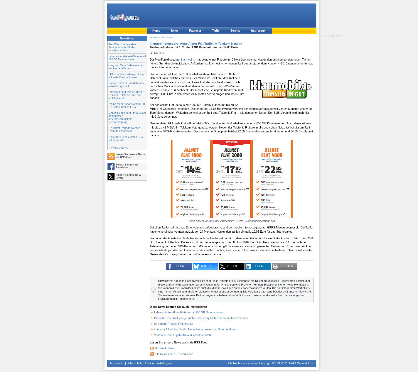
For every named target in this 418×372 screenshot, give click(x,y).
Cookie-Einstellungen (158, 363)
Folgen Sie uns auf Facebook (127, 166)
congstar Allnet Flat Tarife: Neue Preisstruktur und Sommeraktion (195, 329)
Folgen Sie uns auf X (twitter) (128, 176)
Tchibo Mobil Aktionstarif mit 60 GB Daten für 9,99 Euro (126, 105)
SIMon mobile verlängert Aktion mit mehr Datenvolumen (126, 76)
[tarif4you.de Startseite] (124, 17)
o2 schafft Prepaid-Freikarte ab (173, 323)
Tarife (215, 30)
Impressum (258, 30)
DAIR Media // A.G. (301, 363)
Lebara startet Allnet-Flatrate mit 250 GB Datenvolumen (127, 58)
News (174, 30)
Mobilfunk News (165, 348)
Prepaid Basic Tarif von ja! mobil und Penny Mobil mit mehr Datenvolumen (201, 318)
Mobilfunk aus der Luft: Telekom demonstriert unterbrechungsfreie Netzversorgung (127, 117)
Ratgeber (195, 30)
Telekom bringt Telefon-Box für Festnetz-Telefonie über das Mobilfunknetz (126, 95)
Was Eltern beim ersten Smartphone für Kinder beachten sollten (122, 47)
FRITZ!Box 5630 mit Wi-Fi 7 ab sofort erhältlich (126, 139)
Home (156, 30)
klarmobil (186, 59)
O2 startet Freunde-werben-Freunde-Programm (124, 129)
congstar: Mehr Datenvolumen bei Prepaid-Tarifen (126, 67)
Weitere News (119, 147)
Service (235, 30)
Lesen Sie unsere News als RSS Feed (130, 156)
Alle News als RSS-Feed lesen (174, 354)
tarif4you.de (157, 37)
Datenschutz (135, 363)
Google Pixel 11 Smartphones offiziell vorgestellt (126, 85)
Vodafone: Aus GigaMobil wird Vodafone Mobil (183, 335)
